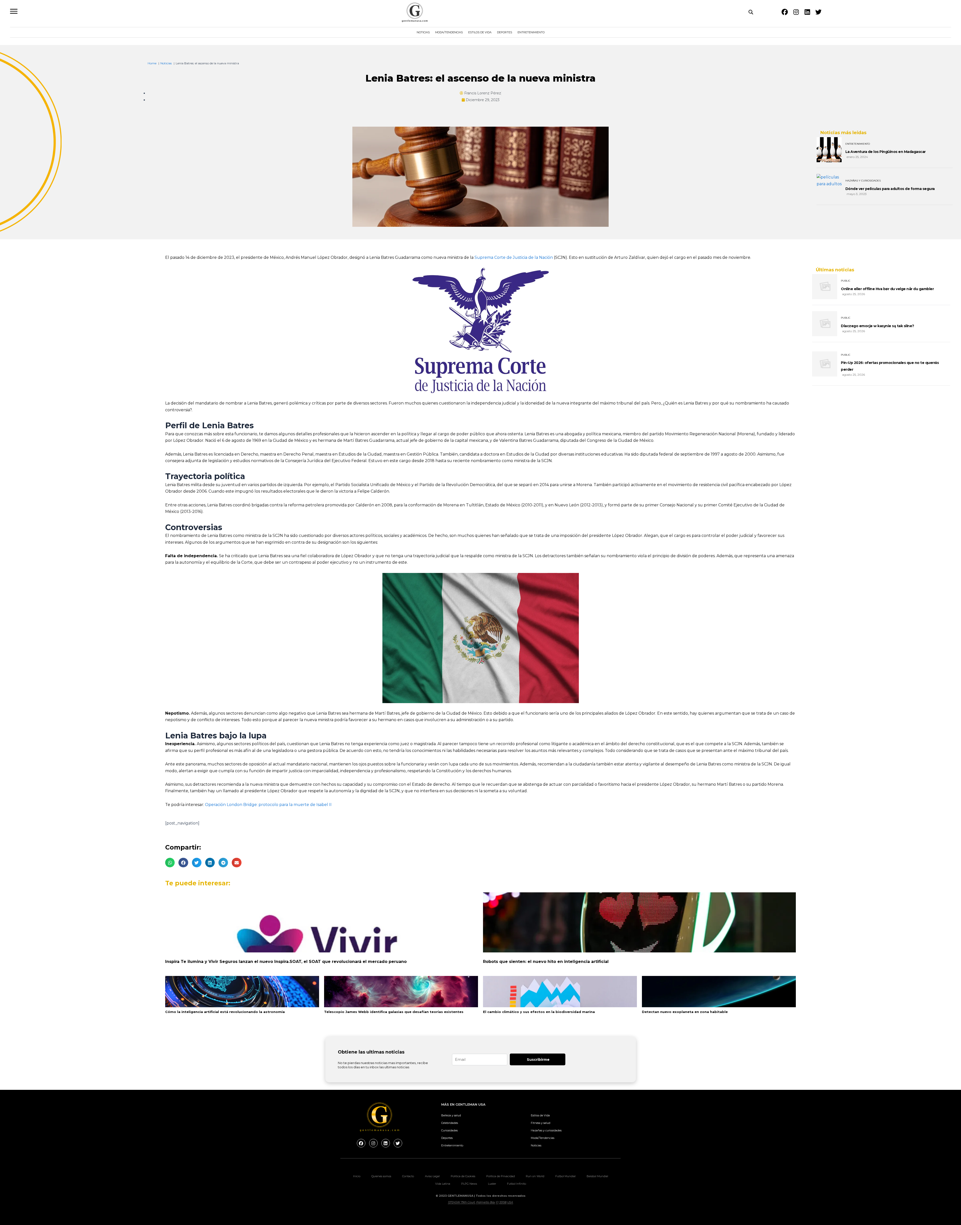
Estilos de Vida (480, 32)
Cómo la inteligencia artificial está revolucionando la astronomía (225, 1012)
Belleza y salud (451, 1115)
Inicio (356, 1176)
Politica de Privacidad (500, 1176)
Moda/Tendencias (449, 32)
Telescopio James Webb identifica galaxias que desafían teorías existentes (393, 1012)
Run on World (535, 1176)
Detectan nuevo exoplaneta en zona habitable (685, 1012)
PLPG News (469, 1183)
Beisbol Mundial (597, 1176)
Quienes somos (381, 1176)
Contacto (408, 1176)
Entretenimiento (531, 32)
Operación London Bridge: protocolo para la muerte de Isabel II (268, 804)
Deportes (504, 32)
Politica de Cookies (463, 1176)
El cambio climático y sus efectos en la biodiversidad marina (539, 1012)
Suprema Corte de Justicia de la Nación (513, 257)
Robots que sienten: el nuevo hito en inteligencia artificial (546, 961)
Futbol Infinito (516, 1183)
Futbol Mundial (565, 1176)
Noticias (423, 32)
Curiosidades (449, 1130)
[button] (170, 862)
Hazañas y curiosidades (546, 1130)
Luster (492, 1183)
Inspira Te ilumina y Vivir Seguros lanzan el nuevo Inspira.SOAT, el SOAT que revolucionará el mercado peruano (286, 961)
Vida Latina (442, 1183)
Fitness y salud (540, 1123)
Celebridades (449, 1123)
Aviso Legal (432, 1176)
